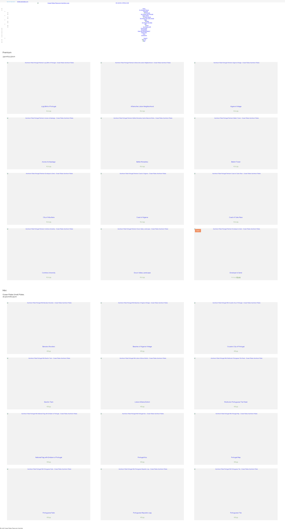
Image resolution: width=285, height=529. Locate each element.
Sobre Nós (144, 32)
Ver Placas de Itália (147, 22)
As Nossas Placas (144, 10)
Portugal (145, 11)
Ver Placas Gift (147, 27)
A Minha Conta (125, 2)
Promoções (144, 28)
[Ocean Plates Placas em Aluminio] (142, 4)
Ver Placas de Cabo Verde (147, 18)
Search (145, 38)
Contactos (144, 35)
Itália (145, 20)
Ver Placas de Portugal (147, 14)
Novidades (144, 29)
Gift (146, 24)
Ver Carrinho (119, 2)
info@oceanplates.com (22, 1)
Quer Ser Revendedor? (144, 31)
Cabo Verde (145, 15)
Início (144, 8)
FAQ (144, 34)
